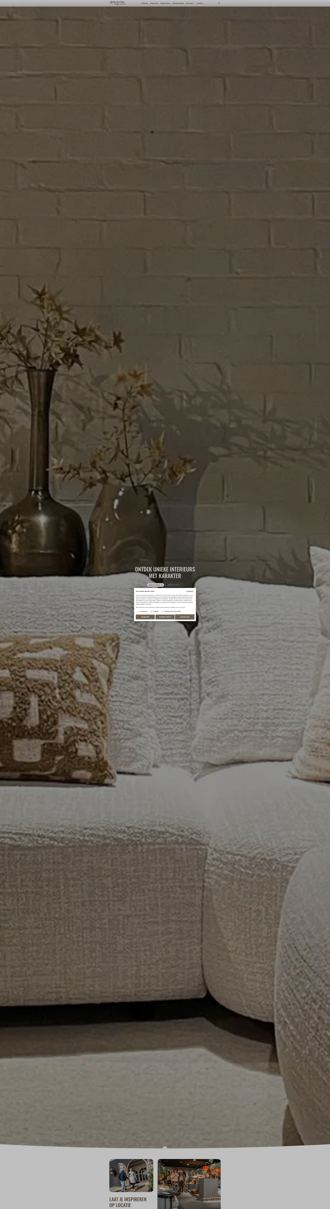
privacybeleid (181, 607)
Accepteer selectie (165, 617)
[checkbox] (141, 611)
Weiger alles (145, 617)
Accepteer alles (184, 617)
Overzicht (190, 591)
